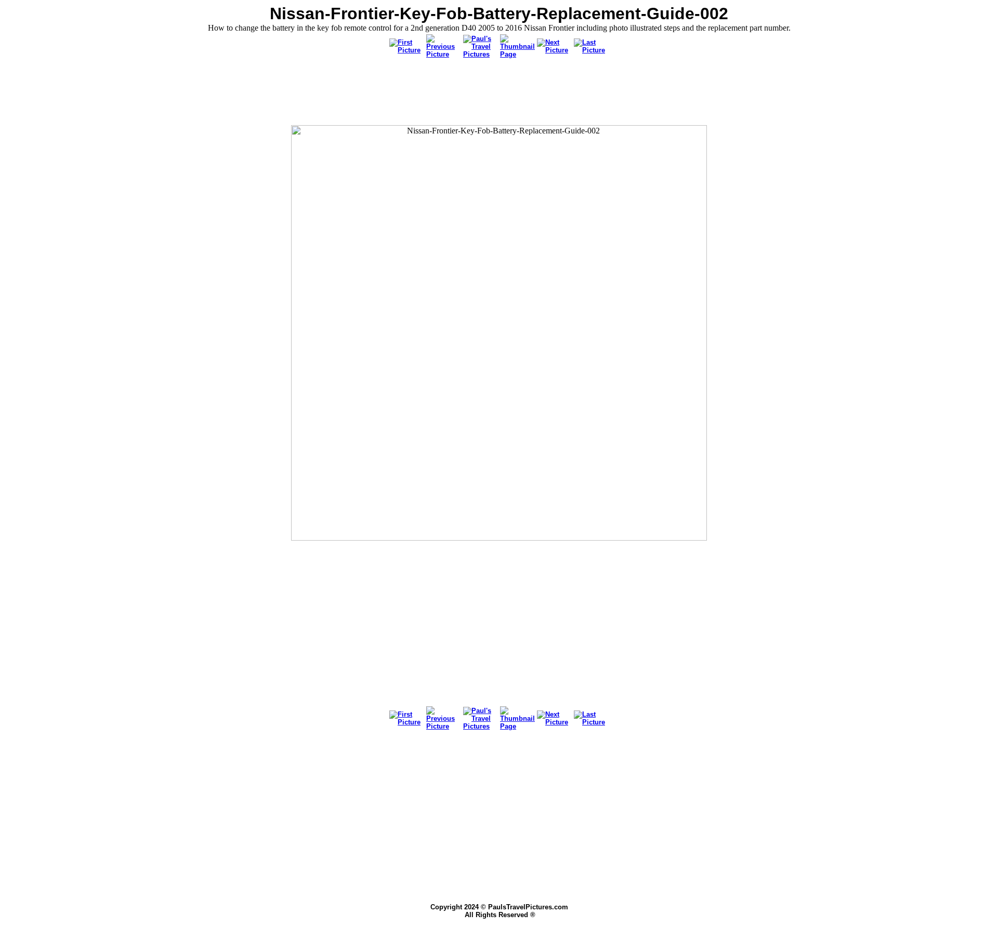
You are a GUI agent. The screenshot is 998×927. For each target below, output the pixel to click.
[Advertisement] (499, 92)
